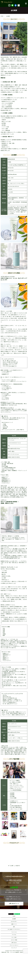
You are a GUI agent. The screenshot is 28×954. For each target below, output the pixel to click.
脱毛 (14, 926)
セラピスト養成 (14, 939)
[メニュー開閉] (26, 3)
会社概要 (14, 918)
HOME (2, 16)
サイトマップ (14, 947)
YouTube (18, 5)
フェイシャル (14, 932)
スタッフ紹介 (14, 937)
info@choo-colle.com (12, 174)
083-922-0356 (15, 880)
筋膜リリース (14, 924)
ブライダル (14, 934)
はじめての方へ (14, 921)
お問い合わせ (14, 942)
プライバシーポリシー (14, 945)
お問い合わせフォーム (14, 903)
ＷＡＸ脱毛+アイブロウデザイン (14, 929)
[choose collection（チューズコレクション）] (14, 229)
